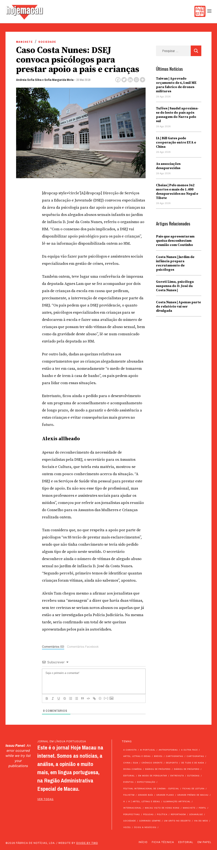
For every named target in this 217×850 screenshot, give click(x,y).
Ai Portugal (147, 750)
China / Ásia (130, 763)
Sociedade (47, 42)
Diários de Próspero (158, 769)
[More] (142, 79)
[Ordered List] (71, 698)
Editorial (129, 775)
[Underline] (59, 698)
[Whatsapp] (136, 79)
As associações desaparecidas (168, 166)
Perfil (202, 808)
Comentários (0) (53, 646)
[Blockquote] (82, 698)
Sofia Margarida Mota (59, 79)
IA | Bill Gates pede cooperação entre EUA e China (176, 142)
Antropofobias (168, 750)
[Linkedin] (130, 79)
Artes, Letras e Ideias (137, 756)
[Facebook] (118, 79)
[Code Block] (88, 698)
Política (162, 814)
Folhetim (129, 795)
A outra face (189, 750)
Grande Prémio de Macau (193, 795)
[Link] (94, 698)
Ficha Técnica (163, 842)
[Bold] (47, 698)
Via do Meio (201, 821)
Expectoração (146, 782)
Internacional (132, 808)
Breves (158, 756)
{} (100, 698)
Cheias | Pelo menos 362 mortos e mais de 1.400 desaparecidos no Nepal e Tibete (177, 191)
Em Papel (204, 842)
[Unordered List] (76, 698)
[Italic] (53, 698)
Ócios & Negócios (145, 827)
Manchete (24, 42)
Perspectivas (131, 814)
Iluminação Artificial (177, 801)
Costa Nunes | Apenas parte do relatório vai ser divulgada (178, 306)
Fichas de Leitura (193, 788)
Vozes (127, 827)
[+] (106, 698)
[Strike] (65, 698)
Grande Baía (145, 795)
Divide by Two (87, 842)
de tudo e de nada (192, 763)
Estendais (193, 775)
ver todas (45, 799)
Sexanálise (196, 814)
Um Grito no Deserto (177, 821)
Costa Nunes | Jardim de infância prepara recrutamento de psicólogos (175, 263)
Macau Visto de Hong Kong (162, 808)
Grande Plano (165, 795)
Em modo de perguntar (152, 775)
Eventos (128, 782)
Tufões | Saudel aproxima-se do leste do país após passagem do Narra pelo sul (177, 114)
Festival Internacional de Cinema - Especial (151, 788)
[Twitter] (124, 79)
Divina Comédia (132, 769)
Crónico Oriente (152, 763)
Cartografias (174, 756)
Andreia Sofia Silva (29, 79)
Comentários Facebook (83, 646)
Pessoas (148, 814)
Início (143, 842)
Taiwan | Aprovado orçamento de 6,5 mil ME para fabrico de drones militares (176, 84)
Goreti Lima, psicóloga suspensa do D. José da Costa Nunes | (175, 286)
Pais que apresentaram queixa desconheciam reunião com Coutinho (175, 240)
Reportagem (178, 814)
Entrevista (177, 775)
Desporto (172, 763)
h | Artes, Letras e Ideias (144, 801)
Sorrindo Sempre (150, 821)
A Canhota (130, 750)
